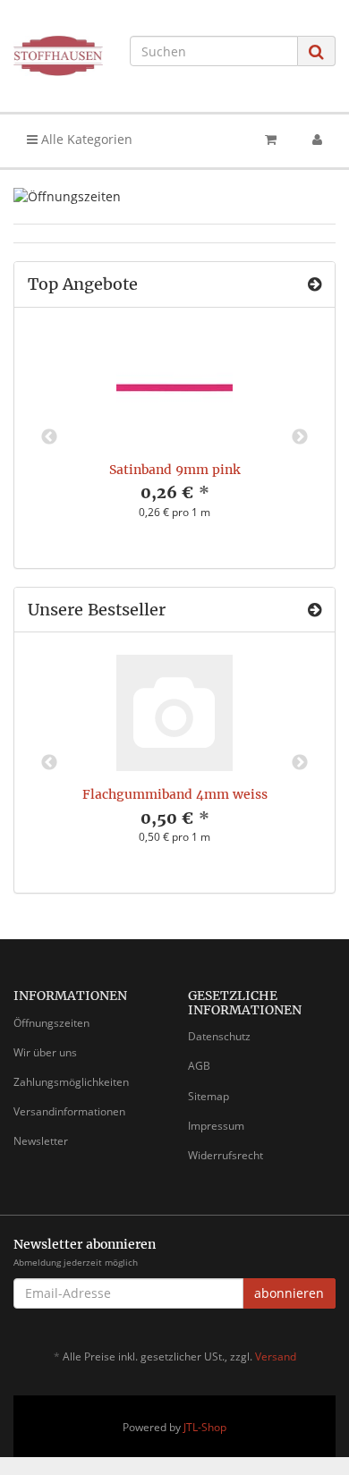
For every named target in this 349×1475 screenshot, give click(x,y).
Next (299, 437)
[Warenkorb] (270, 139)
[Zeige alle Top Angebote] (314, 284)
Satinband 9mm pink (174, 470)
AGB (199, 1065)
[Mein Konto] (317, 139)
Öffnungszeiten (51, 1022)
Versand (275, 1356)
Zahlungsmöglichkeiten (71, 1081)
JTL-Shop (204, 1427)
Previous (49, 437)
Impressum (216, 1125)
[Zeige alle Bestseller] (314, 610)
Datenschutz (219, 1036)
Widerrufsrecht (225, 1155)
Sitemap (208, 1096)
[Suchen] (316, 51)
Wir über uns (45, 1052)
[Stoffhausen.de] (58, 56)
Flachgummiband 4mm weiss (175, 794)
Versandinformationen (69, 1111)
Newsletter (40, 1141)
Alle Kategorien (85, 139)
